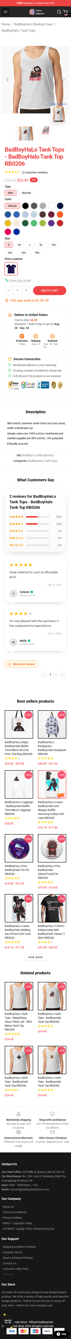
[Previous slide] (8, 79)
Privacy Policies (12, 1217)
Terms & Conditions (14, 1212)
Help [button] (64, 1334)
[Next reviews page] (62, 674)
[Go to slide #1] (25, 133)
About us (8, 1206)
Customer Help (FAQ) (16, 1268)
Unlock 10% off (8, 1322)
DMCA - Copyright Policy (17, 1223)
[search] (59, 11)
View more (35, 957)
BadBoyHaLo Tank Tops (18, 30)
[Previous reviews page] (43, 674)
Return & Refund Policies (18, 1257)
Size (7, 238)
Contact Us (9, 1263)
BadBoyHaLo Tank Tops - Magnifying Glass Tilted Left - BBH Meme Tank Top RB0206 (18, 1021)
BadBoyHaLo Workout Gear (33, 24)
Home (6, 24)
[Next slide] (63, 79)
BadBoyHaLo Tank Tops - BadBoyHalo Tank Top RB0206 (49, 1017)
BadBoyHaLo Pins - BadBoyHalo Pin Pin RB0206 (17, 869)
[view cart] (65, 11)
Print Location (13, 258)
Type (8, 186)
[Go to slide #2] (45, 133)
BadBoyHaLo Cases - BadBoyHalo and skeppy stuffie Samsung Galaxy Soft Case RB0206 (51, 810)
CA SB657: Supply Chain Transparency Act (28, 1228)
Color (8, 199)
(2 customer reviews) (35, 172)
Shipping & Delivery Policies (19, 1246)
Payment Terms (12, 1252)
